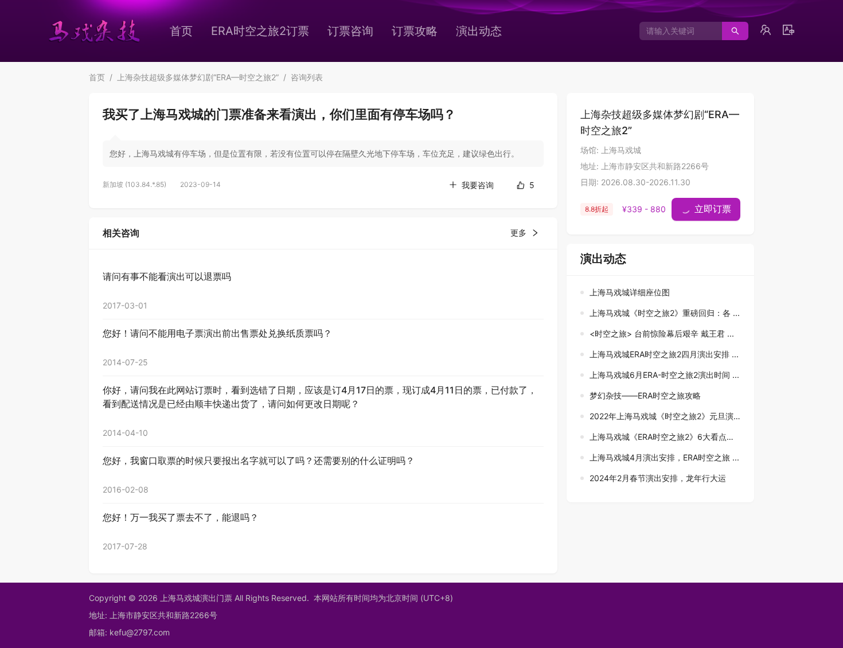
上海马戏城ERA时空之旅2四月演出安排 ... (664, 354)
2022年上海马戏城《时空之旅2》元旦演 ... (666, 416)
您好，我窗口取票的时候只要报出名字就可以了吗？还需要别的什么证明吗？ (259, 460)
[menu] (356, 31)
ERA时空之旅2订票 (260, 31)
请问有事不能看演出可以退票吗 (167, 276)
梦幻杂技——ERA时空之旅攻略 (645, 395)
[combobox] (676, 31)
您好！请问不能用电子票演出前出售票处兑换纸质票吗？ (217, 333)
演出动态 (479, 31)
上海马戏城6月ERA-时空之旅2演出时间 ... (664, 375)
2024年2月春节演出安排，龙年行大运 (658, 478)
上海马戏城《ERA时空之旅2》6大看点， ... (667, 437)
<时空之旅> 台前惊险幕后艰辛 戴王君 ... (662, 333)
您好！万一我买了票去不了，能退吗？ (181, 517)
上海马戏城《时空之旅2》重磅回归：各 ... (665, 313)
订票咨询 (350, 31)
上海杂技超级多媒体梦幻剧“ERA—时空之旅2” (198, 77)
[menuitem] (181, 31)
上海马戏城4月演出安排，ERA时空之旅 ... (664, 457)
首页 (181, 31)
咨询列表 (307, 77)
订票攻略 (415, 31)
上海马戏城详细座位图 (630, 292)
